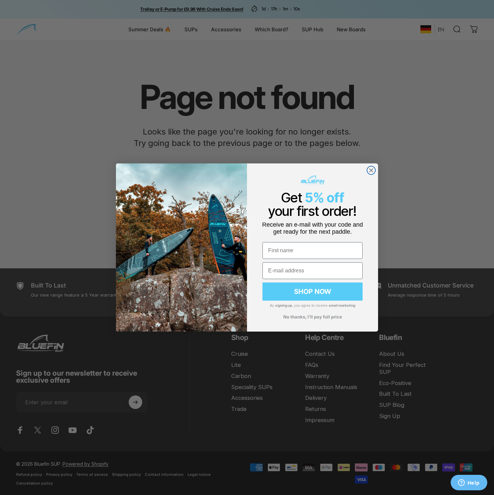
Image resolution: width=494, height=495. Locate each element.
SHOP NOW (312, 292)
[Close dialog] (371, 170)
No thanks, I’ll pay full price (312, 316)
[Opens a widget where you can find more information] (468, 483)
